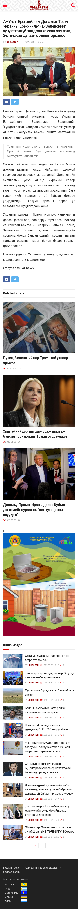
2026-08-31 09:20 (50, 837)
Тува (7, 888)
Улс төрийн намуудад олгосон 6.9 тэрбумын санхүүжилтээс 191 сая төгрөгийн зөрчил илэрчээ (47, 747)
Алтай (8, 901)
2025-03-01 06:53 (34, 41)
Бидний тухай (11, 867)
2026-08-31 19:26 (50, 665)
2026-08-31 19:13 (50, 683)
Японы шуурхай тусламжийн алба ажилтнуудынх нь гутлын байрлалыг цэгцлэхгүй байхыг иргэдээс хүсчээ (49, 789)
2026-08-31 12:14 (50, 756)
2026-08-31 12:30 (50, 735)
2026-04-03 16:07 (13, 442)
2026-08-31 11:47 (50, 778)
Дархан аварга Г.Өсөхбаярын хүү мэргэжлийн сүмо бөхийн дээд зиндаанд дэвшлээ (47, 810)
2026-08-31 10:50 (50, 820)
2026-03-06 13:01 (13, 520)
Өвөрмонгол (12, 893)
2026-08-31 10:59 (50, 799)
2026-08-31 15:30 (50, 700)
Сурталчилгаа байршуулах (41, 867)
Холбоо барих (11, 871)
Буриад (9, 897)
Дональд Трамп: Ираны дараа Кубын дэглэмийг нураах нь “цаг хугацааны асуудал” (34, 510)
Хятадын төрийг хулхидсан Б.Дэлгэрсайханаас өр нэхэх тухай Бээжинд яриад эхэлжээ (47, 768)
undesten (12, 41)
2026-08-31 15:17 (50, 717)
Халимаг (9, 884)
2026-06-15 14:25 (13, 368)
